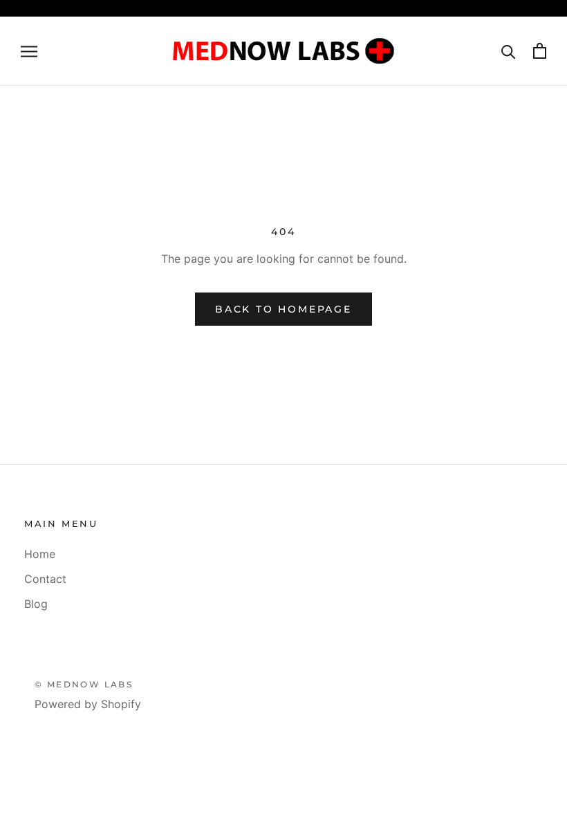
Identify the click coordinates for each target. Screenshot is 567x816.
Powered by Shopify (88, 704)
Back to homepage (283, 309)
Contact (45, 579)
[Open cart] (539, 51)
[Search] (508, 51)
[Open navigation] (29, 51)
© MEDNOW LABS (84, 684)
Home (39, 554)
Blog (36, 604)
